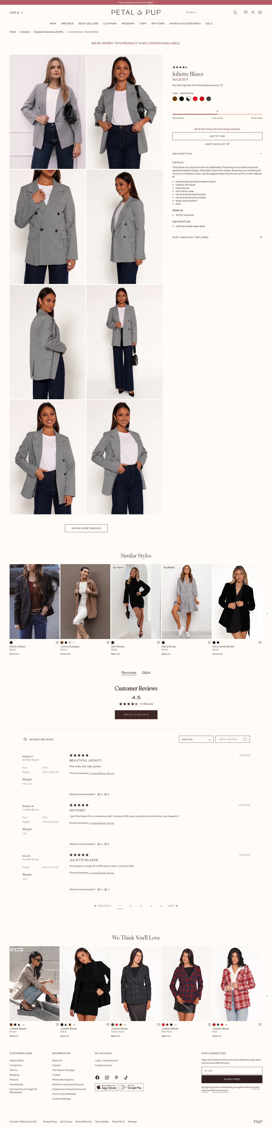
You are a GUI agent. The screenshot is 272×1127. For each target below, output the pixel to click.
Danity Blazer (17, 650)
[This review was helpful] (99, 794)
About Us (57, 1060)
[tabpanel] (136, 613)
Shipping (14, 1074)
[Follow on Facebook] (97, 1077)
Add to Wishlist (215, 143)
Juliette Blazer (18, 1032)
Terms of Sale (102, 1121)
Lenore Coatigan (70, 650)
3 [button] (141, 905)
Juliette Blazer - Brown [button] (102, 773)
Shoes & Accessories (185, 23)
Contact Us (16, 1065)
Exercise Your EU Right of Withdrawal (23, 1091)
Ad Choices (66, 1121)
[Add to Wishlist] (57, 642)
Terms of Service (83, 1121)
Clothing (110, 23)
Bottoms (157, 23)
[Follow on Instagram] (107, 1077)
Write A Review (136, 714)
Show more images (86, 528)
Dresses (67, 23)
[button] (103, 906)
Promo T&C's (118, 1121)
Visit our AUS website (64, 1093)
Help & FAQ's (16, 1060)
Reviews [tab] (128, 672)
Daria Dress (169, 650)
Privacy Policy (50, 1121)
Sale (208, 23)
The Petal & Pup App (63, 1069)
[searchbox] (92, 739)
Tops (143, 23)
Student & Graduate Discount (68, 1084)
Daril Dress (117, 650)
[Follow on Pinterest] (116, 1077)
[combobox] (196, 739)
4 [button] (151, 905)
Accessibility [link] (16, 1084)
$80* (151, 2)
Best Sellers (88, 23)
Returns (14, 1079)
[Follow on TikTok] (126, 1077)
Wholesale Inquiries (63, 1079)
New (53, 23)
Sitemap (132, 1121)
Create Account (103, 1065)
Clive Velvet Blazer (223, 650)
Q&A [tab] (146, 672)
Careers (56, 1065)
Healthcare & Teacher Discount (69, 1089)
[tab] (136, 555)
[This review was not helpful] (105, 794)
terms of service (220, 1090)
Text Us (14, 1069)
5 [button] (161, 905)
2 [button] (130, 905)
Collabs (56, 1074)
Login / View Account (106, 1060)
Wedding (128, 23)
